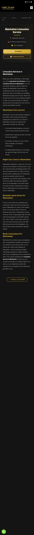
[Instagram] (28, 1)
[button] (31, 7)
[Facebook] (26, 1)
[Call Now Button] (4, 531)
